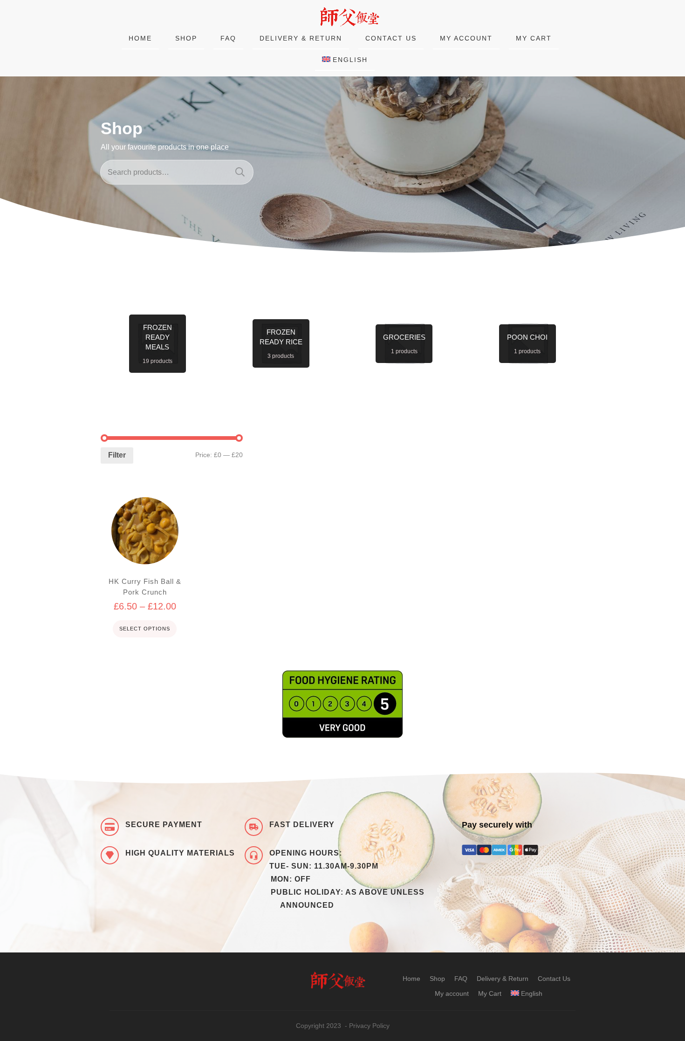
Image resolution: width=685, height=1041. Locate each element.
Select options (144, 628)
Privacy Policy (369, 1025)
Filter (117, 455)
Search (240, 172)
